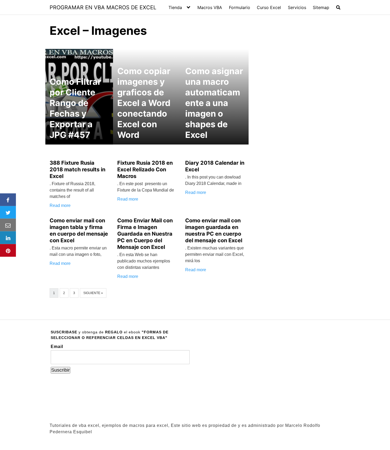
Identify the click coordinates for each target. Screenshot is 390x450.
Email (57, 346)
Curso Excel (269, 7)
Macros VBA (209, 7)
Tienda (175, 7)
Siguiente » (93, 293)
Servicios (297, 7)
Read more (60, 205)
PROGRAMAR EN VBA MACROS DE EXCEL (103, 7)
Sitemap (321, 7)
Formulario (239, 7)
